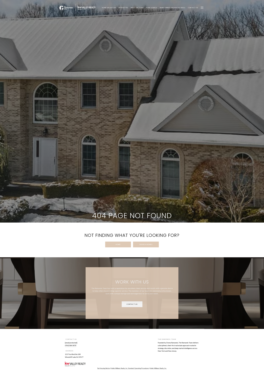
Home (118, 244)
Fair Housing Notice (103, 368)
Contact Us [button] (132, 304)
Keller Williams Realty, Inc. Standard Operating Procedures (130, 368)
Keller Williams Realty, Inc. (158, 368)
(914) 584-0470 (70, 345)
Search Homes (145, 244)
